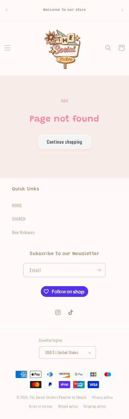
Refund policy (68, 406)
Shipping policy (94, 406)
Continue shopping (64, 141)
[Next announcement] (122, 9)
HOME (17, 205)
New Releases (23, 232)
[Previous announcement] (6, 9)
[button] (7, 47)
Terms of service (40, 406)
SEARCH (19, 218)
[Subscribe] (98, 270)
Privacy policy (102, 397)
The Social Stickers (44, 396)
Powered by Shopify (73, 396)
